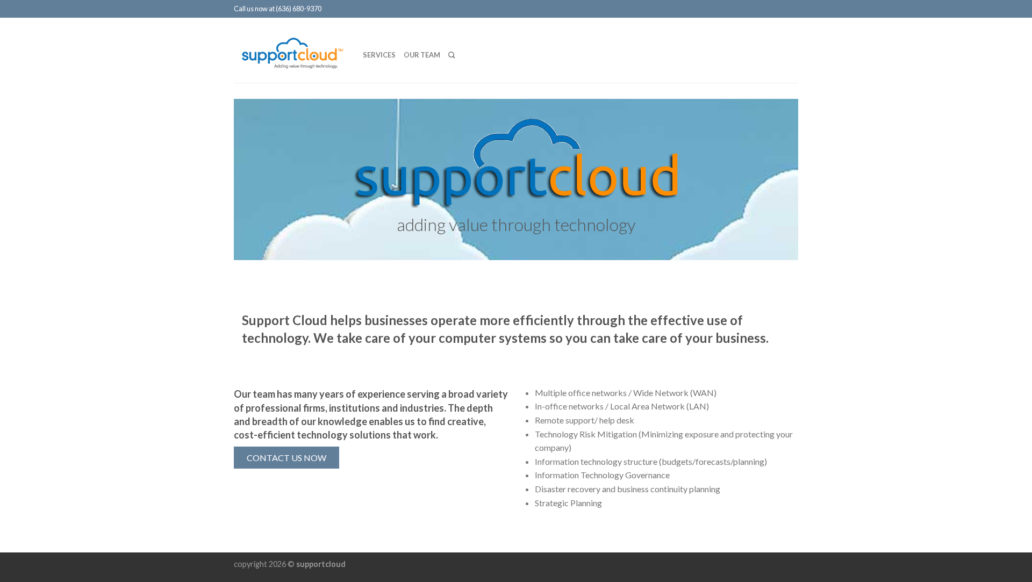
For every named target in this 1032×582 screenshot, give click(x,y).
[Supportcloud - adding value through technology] (290, 49)
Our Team (422, 55)
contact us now (286, 457)
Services (379, 55)
